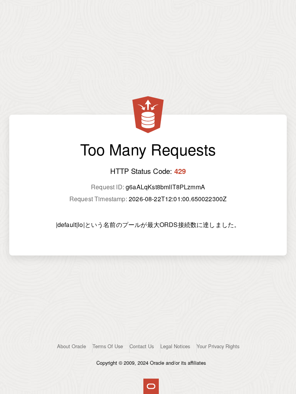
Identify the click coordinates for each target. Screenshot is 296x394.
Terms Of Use (107, 346)
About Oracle (71, 346)
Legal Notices (175, 346)
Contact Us (142, 346)
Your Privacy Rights (218, 346)
